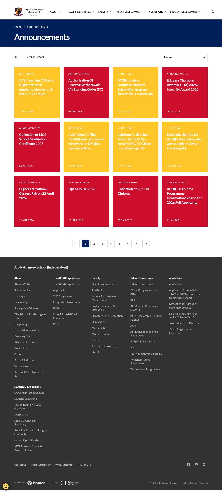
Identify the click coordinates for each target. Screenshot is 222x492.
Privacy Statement (63, 464)
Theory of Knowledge (104, 346)
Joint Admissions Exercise (184, 323)
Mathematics (99, 328)
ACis (133, 325)
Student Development (184, 11)
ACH (133, 300)
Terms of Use (84, 464)
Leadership (21, 302)
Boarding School (24, 336)
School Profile (22, 290)
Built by (55, 483)
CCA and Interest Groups (29, 392)
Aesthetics (98, 290)
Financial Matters (24, 360)
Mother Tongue (101, 334)
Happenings (21, 324)
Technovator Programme (145, 369)
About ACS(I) (22, 284)
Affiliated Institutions (27, 342)
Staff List (97, 352)
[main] (111, 138)
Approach (59, 290)
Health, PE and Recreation (107, 315)
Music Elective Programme (146, 353)
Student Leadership (26, 398)
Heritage (19, 296)
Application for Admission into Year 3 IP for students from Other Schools (184, 293)
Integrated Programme (66, 302)
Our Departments (102, 284)
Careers (19, 354)
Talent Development (128, 11)
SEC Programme (62, 296)
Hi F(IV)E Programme (143, 341)
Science (96, 340)
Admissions (156, 11)
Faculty (103, 11)
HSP (132, 347)
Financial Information (27, 330)
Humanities (98, 321)
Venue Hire (21, 366)
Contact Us (20, 348)
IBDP (56, 308)
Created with (19, 483)
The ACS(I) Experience (78, 11)
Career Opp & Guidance (28, 440)
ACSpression (21, 414)
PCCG (56, 324)
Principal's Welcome (26, 308)
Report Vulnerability (40, 464)
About (54, 11)
